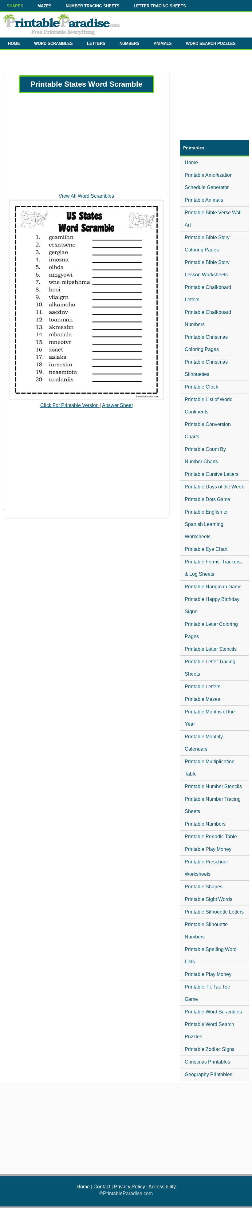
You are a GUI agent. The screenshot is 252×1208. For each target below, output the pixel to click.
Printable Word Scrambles (213, 1011)
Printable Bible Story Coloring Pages (207, 243)
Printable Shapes (203, 886)
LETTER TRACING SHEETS (160, 6)
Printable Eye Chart (206, 549)
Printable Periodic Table (211, 836)
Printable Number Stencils (213, 786)
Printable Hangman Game (213, 586)
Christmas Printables (207, 1061)
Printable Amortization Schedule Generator (209, 181)
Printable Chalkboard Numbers (208, 318)
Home (191, 162)
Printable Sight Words (208, 899)
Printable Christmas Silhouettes (206, 368)
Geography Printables (208, 1074)
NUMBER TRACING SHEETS (93, 6)
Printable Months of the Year (210, 718)
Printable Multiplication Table (209, 767)
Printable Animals (204, 200)
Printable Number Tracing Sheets (213, 805)
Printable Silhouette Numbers (206, 930)
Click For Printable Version (70, 405)
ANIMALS (163, 43)
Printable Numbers (205, 824)
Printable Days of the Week (214, 486)
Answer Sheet (117, 405)
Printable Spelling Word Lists (211, 955)
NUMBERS (130, 43)
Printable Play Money (208, 849)
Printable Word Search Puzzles (209, 1030)
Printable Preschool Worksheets (206, 868)
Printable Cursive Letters (211, 474)
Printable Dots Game (207, 499)
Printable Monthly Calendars (204, 743)
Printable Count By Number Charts (205, 455)
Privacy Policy (129, 1186)
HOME (14, 43)
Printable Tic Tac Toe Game (207, 993)
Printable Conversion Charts (208, 430)
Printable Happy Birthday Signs (212, 605)
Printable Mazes (202, 699)
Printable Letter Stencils (211, 649)
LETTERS (96, 43)
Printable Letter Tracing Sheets (210, 668)
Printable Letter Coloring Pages (211, 630)
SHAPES (15, 6)
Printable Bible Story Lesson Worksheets (207, 268)
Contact (101, 1186)
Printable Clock (201, 386)
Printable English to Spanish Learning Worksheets (206, 524)
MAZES (44, 6)
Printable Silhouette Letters (214, 911)
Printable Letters (202, 686)
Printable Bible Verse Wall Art (213, 218)
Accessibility (162, 1186)
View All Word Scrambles (86, 196)
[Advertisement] (86, 143)
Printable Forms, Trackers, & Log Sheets (213, 568)
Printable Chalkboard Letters (208, 293)
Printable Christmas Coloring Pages (206, 343)
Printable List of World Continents (209, 405)
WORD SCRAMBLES (53, 43)
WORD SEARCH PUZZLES (211, 43)
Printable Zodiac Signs (209, 1049)
